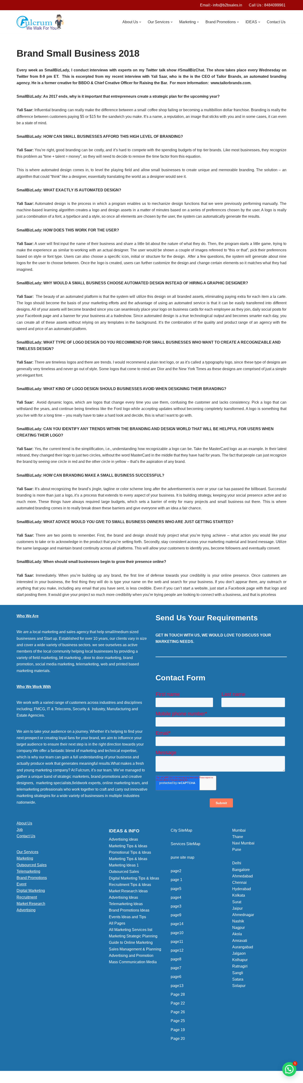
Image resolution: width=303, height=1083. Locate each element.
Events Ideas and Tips (127, 917)
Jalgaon (239, 953)
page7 (176, 968)
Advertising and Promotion (131, 956)
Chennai (239, 882)
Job (20, 830)
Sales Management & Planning (135, 949)
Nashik (238, 921)
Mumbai (239, 830)
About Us (24, 823)
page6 (176, 977)
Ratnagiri (240, 966)
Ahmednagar (243, 915)
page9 (176, 915)
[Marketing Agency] (40, 22)
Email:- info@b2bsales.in (221, 5)
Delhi (236, 863)
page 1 (176, 880)
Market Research (31, 904)
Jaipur (237, 908)
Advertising (26, 910)
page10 (177, 933)
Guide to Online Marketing (131, 942)
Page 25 (178, 1021)
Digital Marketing (31, 891)
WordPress (58, 1077)
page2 (176, 871)
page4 (176, 897)
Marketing (25, 858)
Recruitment (27, 897)
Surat (236, 902)
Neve (21, 1077)
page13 (177, 986)
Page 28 (178, 994)
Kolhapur (240, 960)
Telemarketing (28, 871)
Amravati (239, 941)
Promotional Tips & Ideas (130, 852)
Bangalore (241, 870)
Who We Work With (34, 687)
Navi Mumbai (243, 843)
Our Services (27, 852)
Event (21, 884)
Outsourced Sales (32, 865)
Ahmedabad (242, 876)
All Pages (117, 923)
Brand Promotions (32, 878)
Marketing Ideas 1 (124, 865)
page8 (176, 959)
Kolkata (238, 895)
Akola (237, 934)
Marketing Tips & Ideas (128, 846)
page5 (176, 889)
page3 (176, 906)
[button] (140, 22)
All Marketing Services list (130, 930)
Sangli (237, 973)
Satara (237, 979)
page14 (177, 924)
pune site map (182, 857)
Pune (236, 850)
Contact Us (276, 22)
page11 (177, 942)
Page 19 (178, 1030)
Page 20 (178, 1039)
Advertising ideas (123, 839)
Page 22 (178, 1003)
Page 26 (178, 1012)
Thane (237, 837)
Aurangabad (242, 947)
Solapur (238, 986)
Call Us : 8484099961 (267, 5)
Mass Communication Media (133, 962)
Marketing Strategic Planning (133, 936)
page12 (177, 950)
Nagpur (238, 928)
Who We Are (28, 616)
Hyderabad (241, 889)
